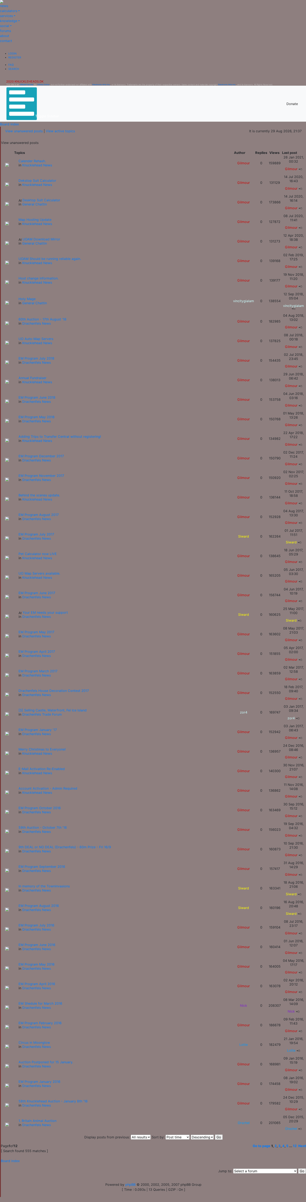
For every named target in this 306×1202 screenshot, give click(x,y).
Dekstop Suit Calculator (37, 180)
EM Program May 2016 (37, 964)
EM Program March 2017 (38, 671)
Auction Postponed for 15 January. (46, 1062)
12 (295, 1146)
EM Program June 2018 (37, 397)
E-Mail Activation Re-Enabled (42, 769)
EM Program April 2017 (37, 651)
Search (13, 68)
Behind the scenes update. (39, 495)
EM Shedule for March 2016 (40, 1003)
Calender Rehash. (32, 161)
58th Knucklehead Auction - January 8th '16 (53, 1101)
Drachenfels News (36, 323)
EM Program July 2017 (36, 534)
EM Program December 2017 (41, 456)
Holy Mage (27, 299)
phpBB (130, 1184)
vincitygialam (243, 301)
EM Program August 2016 (39, 906)
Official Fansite (26, 84)
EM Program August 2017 (39, 515)
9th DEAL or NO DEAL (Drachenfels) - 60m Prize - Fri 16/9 (65, 847)
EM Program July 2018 (36, 358)
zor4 (243, 712)
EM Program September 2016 (42, 866)
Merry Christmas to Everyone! (42, 749)
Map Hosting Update (35, 220)
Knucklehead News (37, 165)
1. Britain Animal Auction (37, 1121)
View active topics (60, 131)
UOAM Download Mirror (41, 239)
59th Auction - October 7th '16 (43, 827)
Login (12, 53)
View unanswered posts (24, 131)
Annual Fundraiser (32, 378)
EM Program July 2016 (36, 925)
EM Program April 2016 (37, 984)
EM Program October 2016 (40, 808)
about (4, 36)
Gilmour (243, 163)
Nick (243, 1005)
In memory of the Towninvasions (44, 886)
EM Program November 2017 (41, 476)
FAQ (11, 64)
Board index (9, 124)
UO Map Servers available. (39, 573)
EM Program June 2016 (37, 945)
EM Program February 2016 (40, 1023)
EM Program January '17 (38, 730)
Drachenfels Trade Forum (42, 714)
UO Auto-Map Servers (36, 339)
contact (6, 41)
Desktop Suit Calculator (41, 200)
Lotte (243, 1044)
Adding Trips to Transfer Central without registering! (60, 436)
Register (14, 57)
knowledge (8, 21)
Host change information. (38, 278)
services (6, 16)
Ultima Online (43, 84)
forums (5, 31)
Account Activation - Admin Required (48, 788)
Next (302, 1146)
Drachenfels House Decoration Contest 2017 (54, 691)
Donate (292, 104)
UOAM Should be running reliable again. (50, 259)
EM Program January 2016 (39, 1082)
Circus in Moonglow (34, 1042)
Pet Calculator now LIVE (38, 554)
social (4, 26)
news (4, 6)
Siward (243, 536)
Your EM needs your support (45, 612)
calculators (8, 11)
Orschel (244, 1123)
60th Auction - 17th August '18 (42, 319)
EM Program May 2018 (37, 417)
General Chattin (34, 204)
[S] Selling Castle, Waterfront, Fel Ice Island (53, 710)
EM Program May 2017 (36, 632)
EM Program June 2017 (37, 593)
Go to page (261, 1146)
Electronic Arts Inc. (101, 84)
